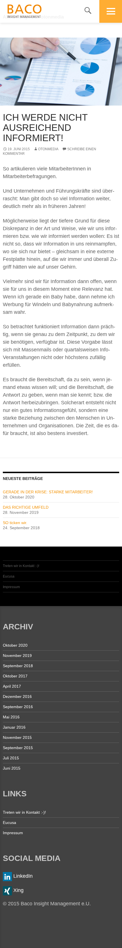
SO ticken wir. (15, 522)
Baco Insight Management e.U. (27, 11)
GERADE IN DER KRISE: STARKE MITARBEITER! (48, 492)
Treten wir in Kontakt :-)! (21, 566)
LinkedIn (22, 876)
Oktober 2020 (15, 645)
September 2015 (18, 747)
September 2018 (18, 665)
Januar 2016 (14, 727)
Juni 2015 (11, 768)
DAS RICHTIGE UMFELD (26, 507)
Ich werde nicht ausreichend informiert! (45, 127)
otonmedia (48, 149)
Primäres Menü (110, 11)
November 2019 (17, 655)
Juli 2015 (11, 758)
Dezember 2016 (17, 696)
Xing (18, 890)
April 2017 (12, 686)
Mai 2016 (11, 717)
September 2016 (18, 706)
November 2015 (17, 737)
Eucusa (8, 576)
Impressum (11, 587)
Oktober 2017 (15, 676)
